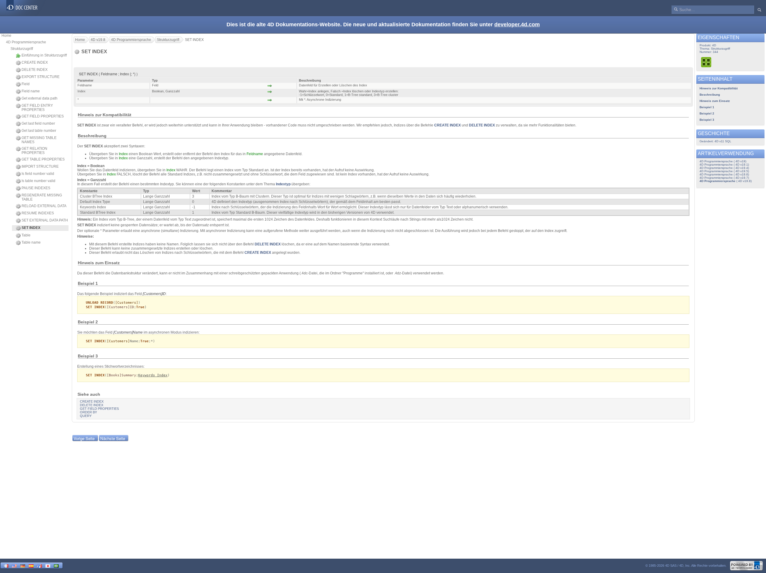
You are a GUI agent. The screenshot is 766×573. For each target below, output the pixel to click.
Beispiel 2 (707, 113)
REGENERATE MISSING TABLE (42, 197)
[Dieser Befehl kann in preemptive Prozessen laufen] (706, 62)
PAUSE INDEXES (36, 188)
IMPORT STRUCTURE (40, 166)
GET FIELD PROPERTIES (43, 116)
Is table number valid (38, 181)
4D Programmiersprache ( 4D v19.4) (724, 167)
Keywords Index (153, 375)
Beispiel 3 (707, 119)
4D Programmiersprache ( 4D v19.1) (724, 164)
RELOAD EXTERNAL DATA (44, 206)
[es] (31, 565)
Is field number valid (38, 174)
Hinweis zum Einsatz (715, 101)
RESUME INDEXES (38, 213)
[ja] (48, 565)
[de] (22, 565)
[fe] (39, 565)
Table (26, 235)
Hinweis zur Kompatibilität (719, 88)
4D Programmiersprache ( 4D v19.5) (724, 171)
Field (26, 84)
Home (6, 35)
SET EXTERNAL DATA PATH (45, 220)
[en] (14, 565)
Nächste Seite (112, 438)
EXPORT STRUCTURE (41, 77)
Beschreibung (710, 94)
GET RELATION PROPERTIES (34, 150)
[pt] (56, 565)
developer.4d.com (517, 24)
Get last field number (38, 123)
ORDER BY (88, 412)
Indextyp (283, 184)
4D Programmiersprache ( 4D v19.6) (724, 174)
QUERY (86, 416)
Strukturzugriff (21, 49)
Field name (31, 91)
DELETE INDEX (35, 70)
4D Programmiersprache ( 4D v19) (723, 161)
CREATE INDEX (35, 62)
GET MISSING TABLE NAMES (39, 140)
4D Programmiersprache (26, 42)
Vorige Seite (84, 438)
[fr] (6, 565)
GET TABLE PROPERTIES (43, 159)
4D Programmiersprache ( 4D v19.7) (724, 177)
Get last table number (39, 131)
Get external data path (39, 98)
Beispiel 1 (707, 107)
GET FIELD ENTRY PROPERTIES (37, 107)
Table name (31, 242)
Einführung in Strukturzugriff (44, 55)
